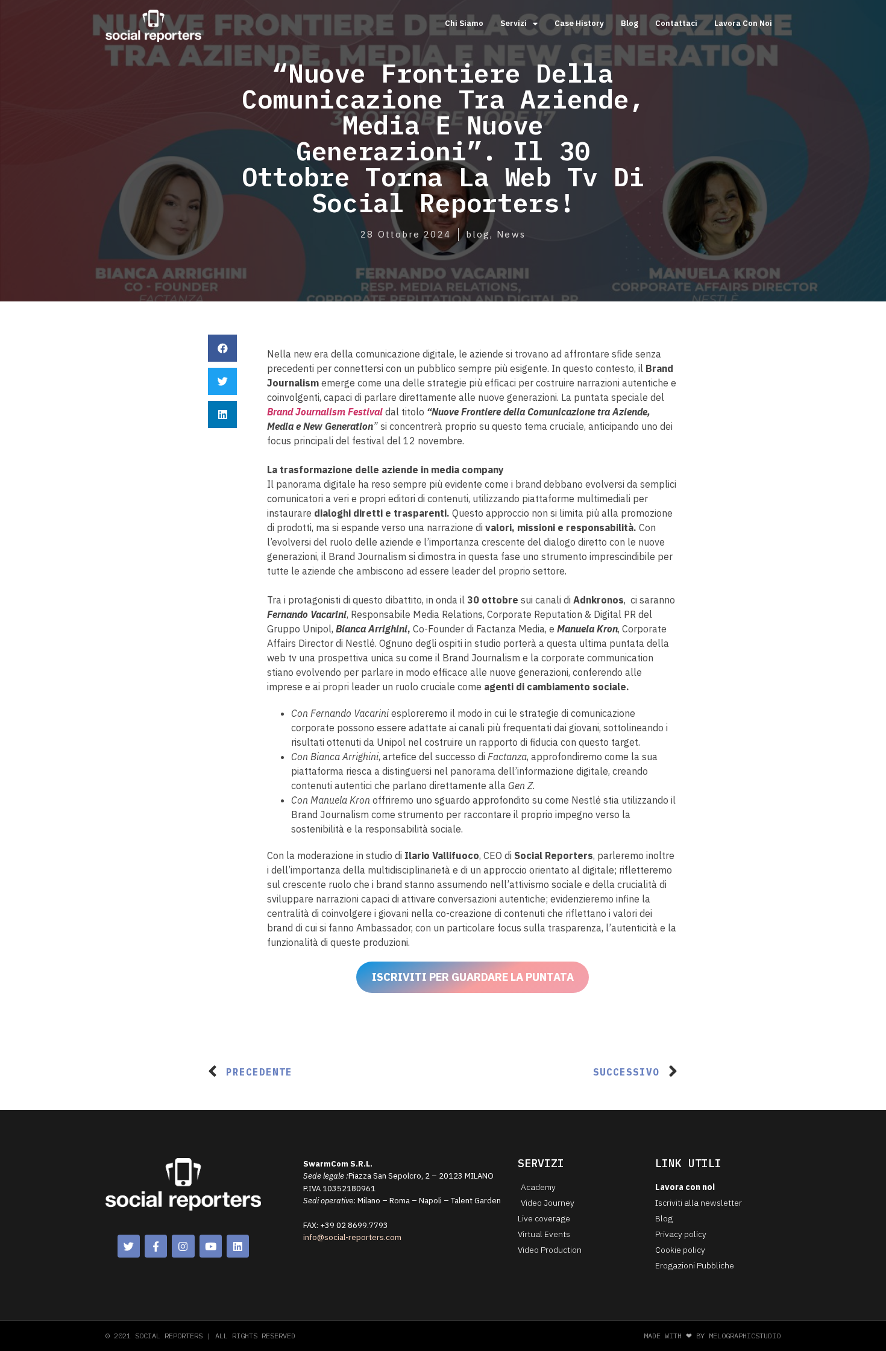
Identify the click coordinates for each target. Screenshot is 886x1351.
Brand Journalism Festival (325, 412)
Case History (579, 23)
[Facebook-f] (156, 1246)
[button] (222, 348)
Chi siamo (464, 23)
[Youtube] (211, 1246)
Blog (629, 23)
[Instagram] (183, 1246)
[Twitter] (129, 1246)
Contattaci (676, 23)
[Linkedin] (238, 1246)
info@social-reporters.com (352, 1237)
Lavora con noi (743, 23)
